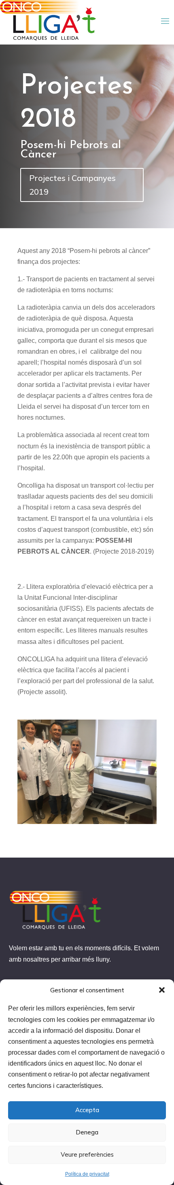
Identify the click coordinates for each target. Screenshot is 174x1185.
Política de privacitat (87, 1174)
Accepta (87, 1110)
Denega (87, 1132)
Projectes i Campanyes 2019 (72, 185)
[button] (162, 990)
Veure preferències (87, 1154)
